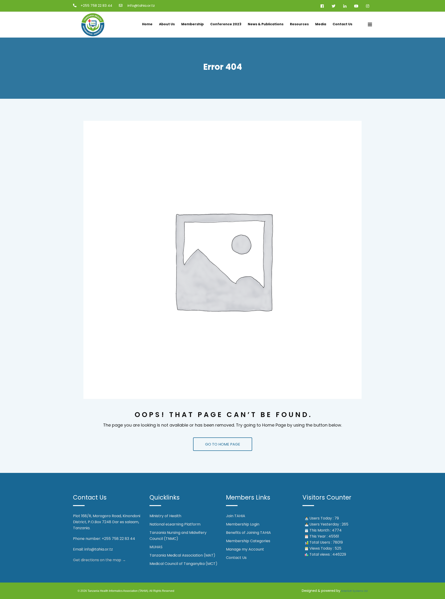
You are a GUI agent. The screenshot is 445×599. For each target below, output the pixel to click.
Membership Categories (248, 541)
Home (147, 24)
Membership (192, 24)
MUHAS (155, 547)
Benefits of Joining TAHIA (248, 532)
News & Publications (265, 24)
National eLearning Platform (174, 524)
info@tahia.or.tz (98, 549)
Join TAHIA (235, 516)
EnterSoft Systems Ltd (354, 591)
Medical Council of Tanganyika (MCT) (183, 563)
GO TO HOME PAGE (222, 444)
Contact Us (342, 24)
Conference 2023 (225, 24)
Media (320, 24)
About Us (167, 24)
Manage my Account (245, 549)
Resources (299, 24)
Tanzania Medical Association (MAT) (182, 555)
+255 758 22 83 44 (96, 5)
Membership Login (242, 524)
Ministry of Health (165, 516)
